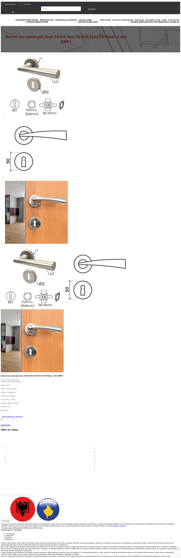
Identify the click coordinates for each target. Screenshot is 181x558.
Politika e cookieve (119, 526)
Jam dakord (17, 530)
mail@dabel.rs (12, 4)
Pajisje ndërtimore (37, 22)
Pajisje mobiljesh (88, 22)
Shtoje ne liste (5, 425)
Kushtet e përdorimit (122, 20)
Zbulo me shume (7, 530)
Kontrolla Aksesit (66, 20)
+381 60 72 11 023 (36, 4)
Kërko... (44, 5)
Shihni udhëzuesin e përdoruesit (12, 416)
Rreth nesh (105, 20)
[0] (13, 12)
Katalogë (139, 20)
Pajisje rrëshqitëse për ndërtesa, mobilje (155, 22)
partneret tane (152, 20)
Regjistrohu (92, 9)
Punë (164, 20)
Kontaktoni (173, 20)
